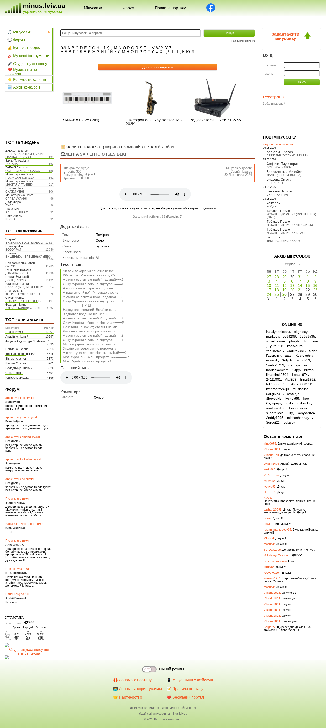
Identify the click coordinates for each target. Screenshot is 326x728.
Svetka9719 (275, 365)
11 (277, 286)
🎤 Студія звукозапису (27, 64)
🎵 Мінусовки (19, 32)
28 (276, 277)
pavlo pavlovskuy (298, 403)
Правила (170, 8)
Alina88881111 (302, 384)
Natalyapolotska (278, 332)
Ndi (284, 384)
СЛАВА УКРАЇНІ (16, 198)
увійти (177, 208)
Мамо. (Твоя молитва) (284, 175)
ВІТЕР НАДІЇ (275, 183)
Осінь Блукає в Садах (22, 171)
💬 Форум (16, 40)
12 (284, 286)
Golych (287, 360)
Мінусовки (93, 8)
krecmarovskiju (277, 389)
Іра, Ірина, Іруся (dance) (24, 242)
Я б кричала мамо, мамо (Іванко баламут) (24, 155)
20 (292, 290)
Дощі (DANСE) (15, 280)
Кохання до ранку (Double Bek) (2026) (291, 216)
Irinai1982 (307, 379)
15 (307, 286)
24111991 (273, 379)
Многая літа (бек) (19, 184)
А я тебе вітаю (16, 212)
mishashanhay (299, 418)
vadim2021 (274, 351)
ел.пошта (269, 65)
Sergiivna (274, 394)
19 (284, 290)
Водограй (13, 249)
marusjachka (297, 365)
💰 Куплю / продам (24, 48)
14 (300, 286)
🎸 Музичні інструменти (28, 56)
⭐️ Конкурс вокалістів (26, 79)
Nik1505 (272, 384)
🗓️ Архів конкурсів (24, 87)
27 (269, 277)
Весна (10, 219)
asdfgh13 (303, 360)
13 (292, 286)
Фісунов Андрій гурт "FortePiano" (27, 341)
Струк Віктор (303, 370)
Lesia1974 (300, 375)
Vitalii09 (290, 379)
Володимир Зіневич (18, 368)
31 (300, 277)
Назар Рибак (14, 332)
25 (276, 294)
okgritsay (301, 332)
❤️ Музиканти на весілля (22, 71)
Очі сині (11, 266)
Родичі (272, 206)
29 (284, 277)
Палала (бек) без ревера (24, 287)
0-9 (63, 48)
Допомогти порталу (157, 67)
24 (269, 294)
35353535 (307, 336)
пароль (268, 73)
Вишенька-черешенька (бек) (28, 256)
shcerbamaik (275, 341)
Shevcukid (274, 398)
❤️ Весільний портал (185, 697)
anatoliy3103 (275, 408)
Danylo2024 (306, 413)
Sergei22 (273, 422)
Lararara (67, 397)
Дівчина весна (17, 273)
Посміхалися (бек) (20, 177)
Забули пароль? (274, 103)
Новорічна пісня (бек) (23, 301)
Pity (290, 413)
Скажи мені (14, 191)
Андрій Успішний (16, 336)
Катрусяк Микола (17, 377)
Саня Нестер (14, 373)
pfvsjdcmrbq (298, 341)
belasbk (289, 422)
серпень (292, 264)
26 (284, 294)
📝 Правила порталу (185, 689)
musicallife (300, 389)
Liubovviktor (298, 408)
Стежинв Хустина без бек (287, 155)
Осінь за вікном (279, 167)
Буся (9, 205)
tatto (288, 355)
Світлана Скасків (16, 349)
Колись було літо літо (22, 294)
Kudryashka (304, 355)
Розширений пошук (243, 40)
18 (276, 290)
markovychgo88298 (281, 336)
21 (300, 290)
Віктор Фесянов (15, 358)
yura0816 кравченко (286, 346)
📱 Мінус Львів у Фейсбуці (190, 680)
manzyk (272, 360)
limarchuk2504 (277, 375)
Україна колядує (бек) (22, 308)
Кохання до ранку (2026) (286, 233)
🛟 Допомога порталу (132, 680)
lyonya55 (292, 398)
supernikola (275, 413)
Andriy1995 (274, 418)
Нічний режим (171, 669)
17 (269, 290)
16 (315, 286)
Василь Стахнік (15, 363)
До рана (11, 164)
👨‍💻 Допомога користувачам (137, 689)
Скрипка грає (277, 194)
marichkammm (277, 370)
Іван (314, 341)
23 (315, 290)
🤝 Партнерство (127, 697)
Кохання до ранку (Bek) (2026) (290, 225)
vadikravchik (296, 351)
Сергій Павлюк (241, 171)
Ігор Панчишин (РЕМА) (20, 354)
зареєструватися (203, 208)
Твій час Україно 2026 (283, 241)
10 (269, 286)
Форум (128, 8)
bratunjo (293, 394)
